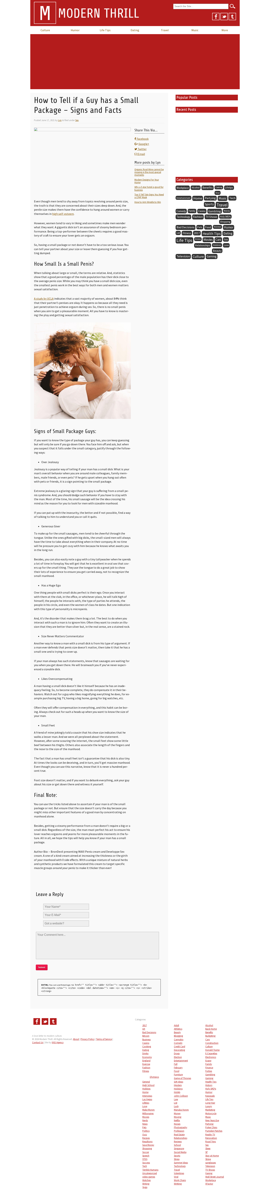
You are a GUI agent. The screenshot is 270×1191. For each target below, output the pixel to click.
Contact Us (37, 1042)
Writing (145, 1183)
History (208, 1085)
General (146, 1081)
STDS (144, 1159)
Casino (202, 211)
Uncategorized (149, 1173)
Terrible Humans (150, 1169)
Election (178, 1057)
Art (143, 1028)
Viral (217, 192)
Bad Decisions (186, 227)
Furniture (178, 1074)
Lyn (60, 120)
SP (206, 1152)
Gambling (214, 211)
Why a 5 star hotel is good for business (148, 188)
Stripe (208, 1159)
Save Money (148, 1144)
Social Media (180, 1152)
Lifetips (229, 187)
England (146, 1060)
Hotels (177, 1092)
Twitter (142, 149)
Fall (175, 1064)
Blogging (178, 1035)
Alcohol (196, 187)
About (76, 1039)
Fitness (187, 233)
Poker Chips (211, 1127)
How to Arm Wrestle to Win (147, 202)
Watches (146, 1180)
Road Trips (210, 1141)
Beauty (217, 250)
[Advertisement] (135, 61)
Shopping (225, 221)
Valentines (179, 1173)
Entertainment (183, 197)
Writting (178, 1183)
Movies (208, 240)
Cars (218, 240)
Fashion (198, 217)
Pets (199, 227)
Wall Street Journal (214, 1176)
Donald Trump (212, 1049)
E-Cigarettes (211, 1053)
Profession (179, 1130)
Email (141, 154)
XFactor (209, 1183)
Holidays (178, 1088)
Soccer (145, 1152)
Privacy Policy (87, 1039)
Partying (210, 198)
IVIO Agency (58, 1042)
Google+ (143, 144)
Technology (183, 217)
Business (146, 1039)
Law (176, 1099)
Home (197, 198)
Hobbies (217, 245)
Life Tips (105, 30)
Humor (75, 30)
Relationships (202, 245)
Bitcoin (145, 1035)
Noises (177, 1123)
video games (148, 1176)
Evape (208, 1060)
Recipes (146, 1138)
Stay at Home (212, 1155)
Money (227, 210)
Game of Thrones (182, 1078)
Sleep (207, 1148)
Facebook (142, 139)
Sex (77, 120)
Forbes (208, 1071)
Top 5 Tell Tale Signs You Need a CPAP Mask (149, 196)
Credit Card (179, 1046)
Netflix (177, 1120)
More (225, 30)
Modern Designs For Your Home (146, 181)
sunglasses (210, 1162)
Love (226, 245)
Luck (176, 1106)
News (144, 1123)
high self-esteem (63, 214)
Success (146, 1162)
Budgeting (210, 1035)
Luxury (208, 1106)
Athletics (178, 1028)
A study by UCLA (44, 298)
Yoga (144, 1187)
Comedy (181, 211)
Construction (211, 1042)
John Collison (181, 1095)
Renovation (211, 1138)
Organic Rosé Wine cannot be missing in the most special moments (149, 172)
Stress (176, 1159)
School (177, 1144)
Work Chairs (180, 1180)
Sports (209, 204)
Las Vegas (147, 1099)
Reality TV (210, 1134)
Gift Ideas (178, 1081)
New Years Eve (212, 1120)
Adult (176, 1025)
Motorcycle (210, 1113)
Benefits (207, 187)
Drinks (198, 239)
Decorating (179, 1049)
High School (148, 1085)
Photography (180, 1127)
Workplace (183, 188)
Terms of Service (104, 1039)
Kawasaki (210, 1095)
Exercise (146, 1064)
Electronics (210, 1057)
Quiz (144, 1134)
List (178, 232)
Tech (232, 198)
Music (194, 30)
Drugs (177, 1053)
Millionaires (148, 1113)
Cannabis (178, 1039)
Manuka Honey (181, 1109)
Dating (135, 30)
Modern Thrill (89, 14)
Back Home (211, 1028)
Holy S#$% (225, 216)
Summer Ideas (181, 1162)
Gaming (212, 256)
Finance (209, 1067)
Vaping (208, 1173)
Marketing (210, 1109)
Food (208, 227)
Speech (145, 1155)
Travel (165, 30)
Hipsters (178, 1085)
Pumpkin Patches (213, 1130)
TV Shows (211, 217)
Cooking (218, 187)
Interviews (147, 1095)
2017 (197, 233)
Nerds (145, 1120)
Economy (147, 1057)
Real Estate (179, 1134)
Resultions (147, 1141)
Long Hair (210, 1102)
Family (192, 210)
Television (183, 256)
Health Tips (212, 233)
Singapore (179, 1148)
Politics (146, 1130)
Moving (177, 1116)
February (178, 1067)
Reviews (217, 227)
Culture (45, 30)
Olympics (154, 1076)
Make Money (148, 1109)
